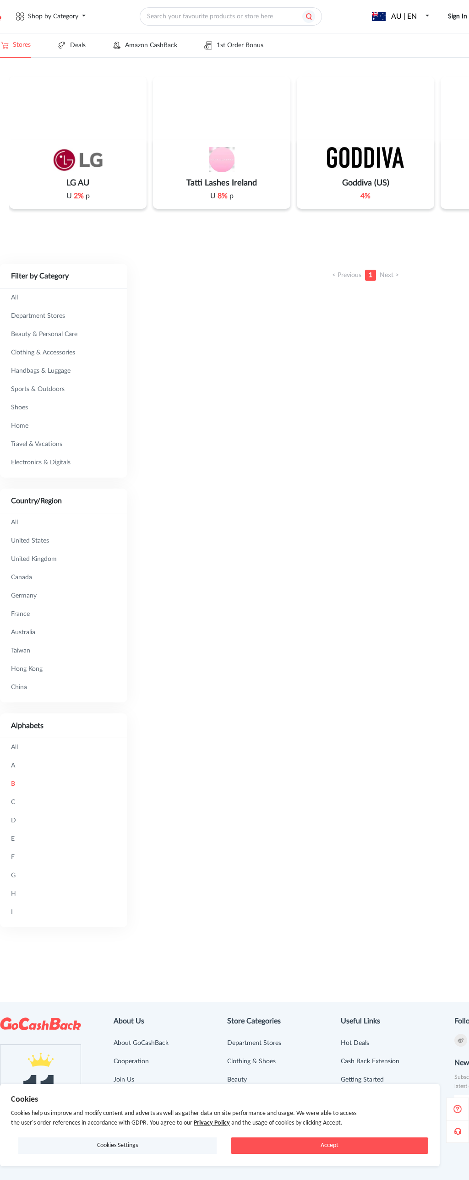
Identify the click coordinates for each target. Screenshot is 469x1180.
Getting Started (362, 1080)
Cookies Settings (117, 1145)
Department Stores (254, 1043)
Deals (78, 45)
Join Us (124, 1080)
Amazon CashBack (151, 45)
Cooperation (131, 1061)
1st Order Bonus (240, 45)
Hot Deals (355, 1043)
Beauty (237, 1080)
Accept (329, 1145)
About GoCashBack (141, 1043)
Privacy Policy (212, 1123)
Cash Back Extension (370, 1061)
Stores (22, 45)
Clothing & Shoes (251, 1061)
